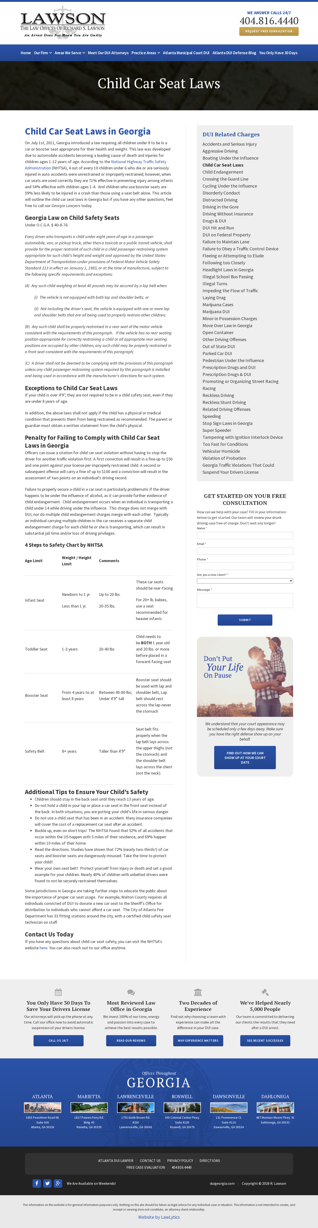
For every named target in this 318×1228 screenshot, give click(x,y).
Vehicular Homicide (221, 451)
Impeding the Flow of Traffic (230, 290)
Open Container (218, 332)
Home (26, 52)
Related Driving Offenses (226, 409)
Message (204, 590)
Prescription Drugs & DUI (227, 374)
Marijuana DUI (216, 311)
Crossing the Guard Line (225, 179)
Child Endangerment (223, 172)
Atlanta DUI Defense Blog (234, 52)
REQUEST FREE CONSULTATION (269, 31)
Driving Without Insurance (228, 214)
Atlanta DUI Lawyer (115, 1160)
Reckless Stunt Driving (224, 402)
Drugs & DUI (214, 221)
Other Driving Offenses (224, 339)
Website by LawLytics (159, 1217)
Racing (209, 388)
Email (201, 544)
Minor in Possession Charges (230, 318)
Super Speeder (217, 430)
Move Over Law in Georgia (227, 325)
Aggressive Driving (220, 151)
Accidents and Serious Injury (230, 144)
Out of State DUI (219, 346)
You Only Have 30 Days (278, 52)
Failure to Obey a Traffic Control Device (240, 249)
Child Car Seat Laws (223, 165)
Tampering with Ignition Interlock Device (243, 437)
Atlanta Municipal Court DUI (186, 52)
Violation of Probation (224, 458)
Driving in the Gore (221, 207)
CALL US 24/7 (58, 1041)
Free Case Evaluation (145, 1167)
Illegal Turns (215, 283)
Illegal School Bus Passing (228, 276)
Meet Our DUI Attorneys (108, 52)
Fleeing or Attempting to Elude (233, 255)
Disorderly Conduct (221, 193)
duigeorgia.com (222, 1183)
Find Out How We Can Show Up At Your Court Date (245, 758)
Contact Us (150, 1160)
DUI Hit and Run (218, 228)
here (43, 947)
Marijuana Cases (218, 304)
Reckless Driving (218, 395)
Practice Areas (144, 52)
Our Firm (41, 52)
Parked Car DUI (217, 353)
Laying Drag (214, 297)
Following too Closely (224, 262)
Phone (202, 559)
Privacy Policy (180, 1160)
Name (202, 528)
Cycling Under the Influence (230, 186)
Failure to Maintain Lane (226, 242)
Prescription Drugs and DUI (229, 367)
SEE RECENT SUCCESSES (265, 1041)
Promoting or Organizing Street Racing (241, 381)
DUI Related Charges (231, 134)
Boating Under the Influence (230, 158)
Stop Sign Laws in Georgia (228, 423)
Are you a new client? (213, 575)
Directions (210, 1160)
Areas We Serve (68, 52)
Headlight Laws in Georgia (228, 269)
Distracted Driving (220, 200)
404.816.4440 (269, 20)
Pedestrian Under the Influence (233, 360)
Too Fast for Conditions (225, 444)
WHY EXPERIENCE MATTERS (198, 1041)
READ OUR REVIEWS (131, 1041)
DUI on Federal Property (226, 235)
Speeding (212, 416)
